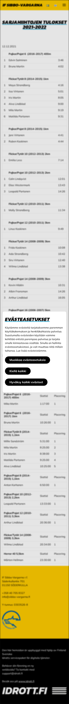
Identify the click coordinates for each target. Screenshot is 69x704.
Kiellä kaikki (17, 371)
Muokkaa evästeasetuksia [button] (27, 360)
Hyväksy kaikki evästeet (26, 382)
